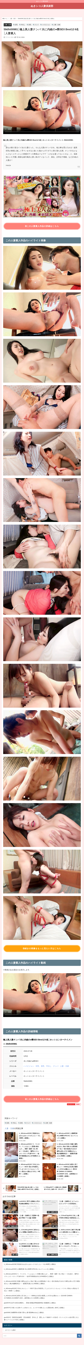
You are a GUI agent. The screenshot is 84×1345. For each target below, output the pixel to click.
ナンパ (37, 24)
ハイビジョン (46, 24)
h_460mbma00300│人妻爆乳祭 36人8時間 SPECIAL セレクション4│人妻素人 (29, 1269)
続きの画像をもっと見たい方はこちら (43, 948)
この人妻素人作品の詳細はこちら (43, 226)
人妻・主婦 (7, 24)
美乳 (29, 24)
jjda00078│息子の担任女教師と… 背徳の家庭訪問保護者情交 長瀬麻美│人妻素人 (30, 1303)
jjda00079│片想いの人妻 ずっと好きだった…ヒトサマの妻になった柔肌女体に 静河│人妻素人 (34, 1307)
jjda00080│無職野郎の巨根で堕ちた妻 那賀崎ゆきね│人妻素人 (24, 1312)
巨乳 (16, 24)
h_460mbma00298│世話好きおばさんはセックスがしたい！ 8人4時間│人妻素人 (30, 1264)
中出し (23, 24)
